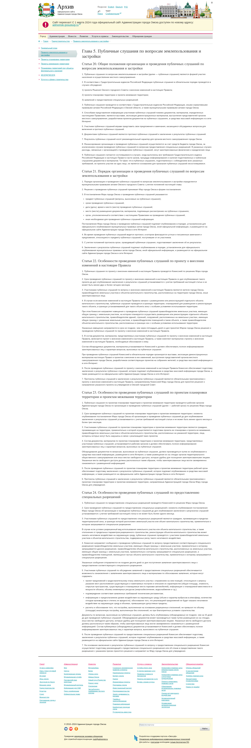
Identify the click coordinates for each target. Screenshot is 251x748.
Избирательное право (72, 694)
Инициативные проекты (121, 682)
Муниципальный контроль (73, 685)
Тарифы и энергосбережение (120, 700)
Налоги (115, 679)
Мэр (65, 668)
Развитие (117, 664)
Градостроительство (47, 688)
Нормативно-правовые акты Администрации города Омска (172, 669)
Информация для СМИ (72, 688)
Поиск (100, 14)
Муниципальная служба (72, 677)
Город (42, 664)
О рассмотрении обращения (192, 672)
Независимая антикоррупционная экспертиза (169, 705)
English (111, 7)
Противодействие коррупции (70, 681)
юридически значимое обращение (88, 736)
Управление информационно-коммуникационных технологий (164, 739)
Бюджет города (118, 676)
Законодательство (170, 664)
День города (44, 679)
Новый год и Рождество (97, 680)
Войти (212, 2)
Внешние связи (45, 685)
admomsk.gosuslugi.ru (65, 25)
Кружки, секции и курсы (146, 682)
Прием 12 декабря (192, 687)
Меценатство (44, 697)
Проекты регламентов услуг (147, 679)
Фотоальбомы (93, 668)
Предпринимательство (121, 691)
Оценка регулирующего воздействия (170, 694)
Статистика (190, 684)
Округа (66, 671)
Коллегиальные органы (72, 674)
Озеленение (92, 686)
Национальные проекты (121, 673)
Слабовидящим (112, 14)
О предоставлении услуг (146, 671)
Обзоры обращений (193, 668)
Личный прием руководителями (192, 680)
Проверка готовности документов (145, 675)
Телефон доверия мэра (194, 676)
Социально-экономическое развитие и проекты (123, 669)
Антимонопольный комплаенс (168, 699)
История (43, 676)
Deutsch (119, 7)
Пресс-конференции (71, 691)
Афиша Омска (93, 677)
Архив (65, 6)
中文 (126, 7)
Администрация (71, 664)
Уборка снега (93, 674)
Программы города (120, 685)
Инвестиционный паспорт (122, 688)
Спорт (42, 694)
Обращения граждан (194, 664)
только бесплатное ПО (179, 742)
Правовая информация (121, 704)
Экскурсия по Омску (47, 682)
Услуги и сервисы (144, 664)
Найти (204, 728)
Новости (92, 664)
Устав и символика (46, 668)
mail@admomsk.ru (100, 739)
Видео (90, 671)
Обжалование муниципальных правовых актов (171, 688)
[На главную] (39, 41)
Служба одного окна (144, 668)
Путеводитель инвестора (122, 712)
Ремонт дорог (93, 683)
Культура (43, 691)
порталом (155, 742)
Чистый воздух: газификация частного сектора (96, 691)
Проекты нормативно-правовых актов (170, 682)
